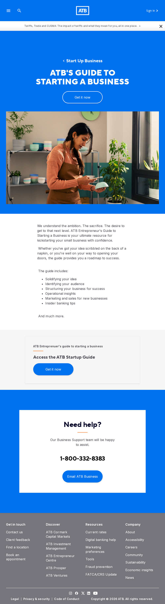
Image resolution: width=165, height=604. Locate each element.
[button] (8, 10)
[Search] (19, 10)
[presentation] (82, 157)
